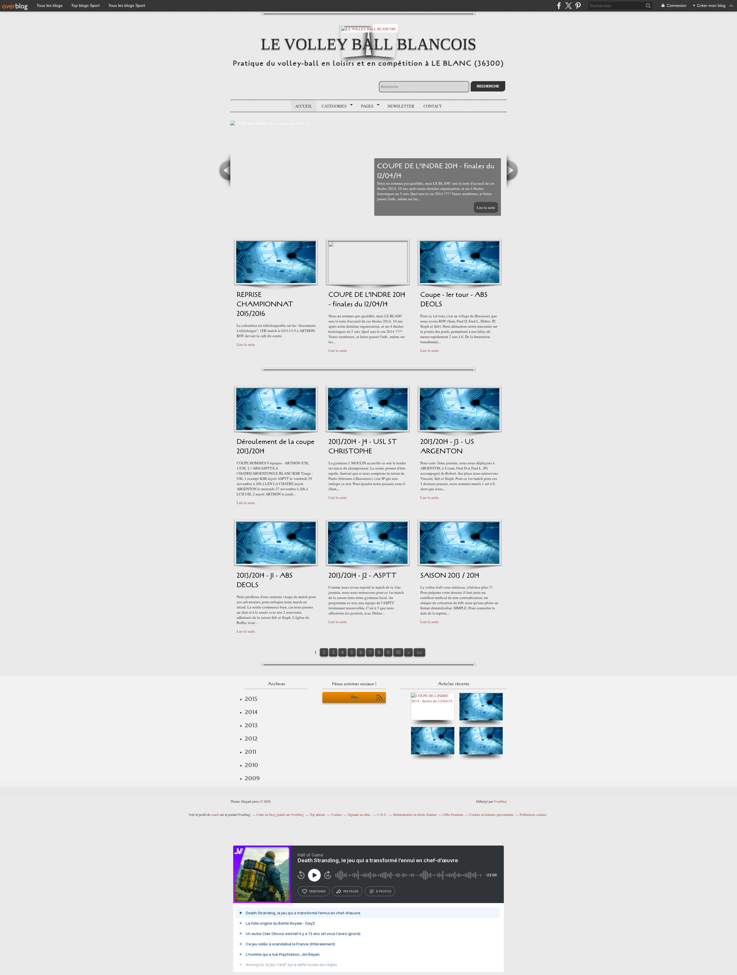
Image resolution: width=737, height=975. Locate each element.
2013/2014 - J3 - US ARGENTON (447, 446)
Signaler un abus (359, 814)
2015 (251, 698)
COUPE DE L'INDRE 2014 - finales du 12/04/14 (366, 299)
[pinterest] (578, 5)
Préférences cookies (533, 814)
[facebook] (559, 5)
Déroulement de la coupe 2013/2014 (275, 446)
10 (398, 652)
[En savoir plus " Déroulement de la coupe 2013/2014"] (276, 428)
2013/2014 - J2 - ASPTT (362, 575)
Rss (354, 697)
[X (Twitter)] (568, 5)
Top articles (317, 814)
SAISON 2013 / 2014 (449, 575)
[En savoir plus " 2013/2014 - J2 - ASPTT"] (367, 562)
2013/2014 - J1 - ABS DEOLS (265, 580)
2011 (250, 751)
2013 (251, 725)
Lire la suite (486, 207)
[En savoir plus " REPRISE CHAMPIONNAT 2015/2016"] (276, 281)
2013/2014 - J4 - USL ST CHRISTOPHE (362, 446)
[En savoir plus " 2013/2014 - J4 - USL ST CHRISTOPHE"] (367, 428)
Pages (365, 106)
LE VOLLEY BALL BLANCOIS (368, 44)
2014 (251, 712)
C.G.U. (382, 814)
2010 (251, 765)
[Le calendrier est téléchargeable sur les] (481, 719)
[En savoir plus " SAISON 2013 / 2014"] (459, 562)
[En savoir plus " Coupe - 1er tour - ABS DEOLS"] (459, 281)
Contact (432, 106)
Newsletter (401, 106)
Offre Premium (453, 814)
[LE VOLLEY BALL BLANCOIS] (368, 28)
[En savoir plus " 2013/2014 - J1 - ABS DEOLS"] (276, 562)
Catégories (332, 106)
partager (350, 891)
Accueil (303, 106)
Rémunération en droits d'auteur (415, 814)
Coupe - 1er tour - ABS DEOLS (454, 299)
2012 (251, 738)
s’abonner (317, 891)
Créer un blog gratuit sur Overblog (280, 814)
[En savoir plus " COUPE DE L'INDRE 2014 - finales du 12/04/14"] (367, 281)
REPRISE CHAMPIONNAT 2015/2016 (265, 304)
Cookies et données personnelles (491, 814)
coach (215, 814)
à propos (383, 891)
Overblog (500, 801)
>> (419, 652)
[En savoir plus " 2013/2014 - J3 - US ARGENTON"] (459, 428)
